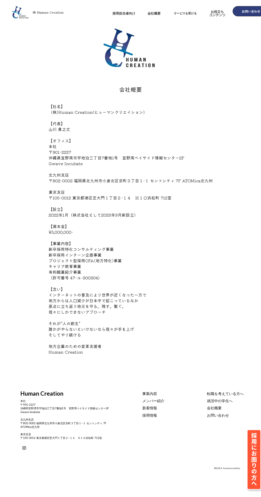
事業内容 (149, 393)
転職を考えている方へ (225, 393)
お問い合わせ (218, 415)
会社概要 (214, 408)
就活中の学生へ (220, 400)
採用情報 (149, 415)
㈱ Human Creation (48, 12)
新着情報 (149, 408)
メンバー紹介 (153, 400)
